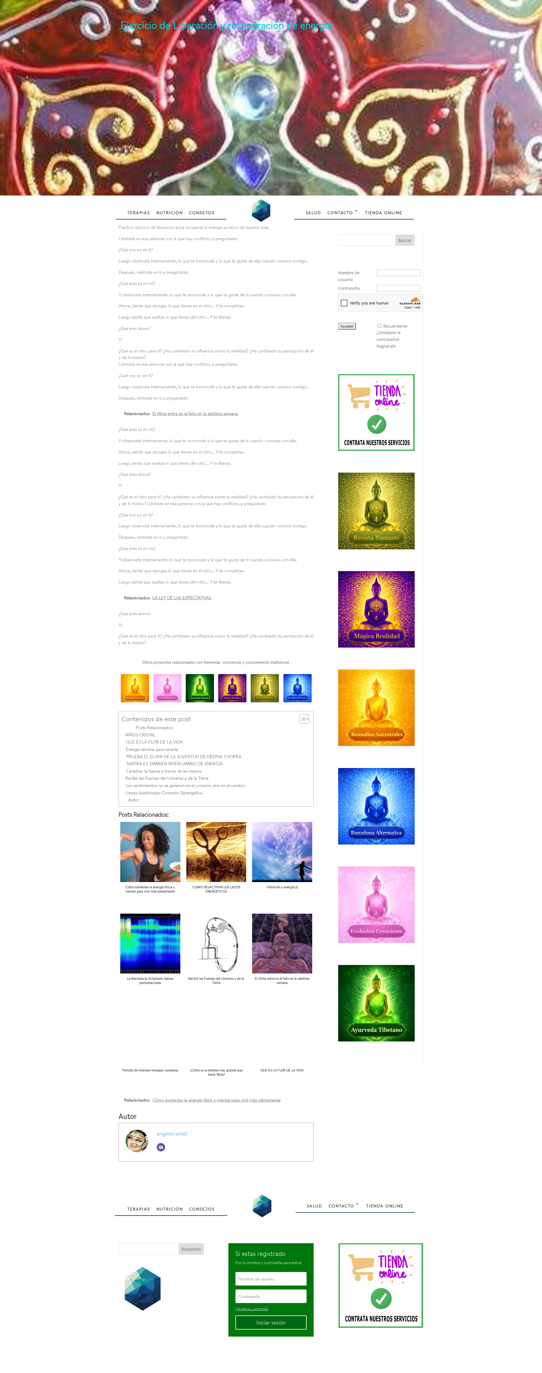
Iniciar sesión (271, 1322)
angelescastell (172, 1133)
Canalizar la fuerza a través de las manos (164, 771)
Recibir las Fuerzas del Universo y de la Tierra (167, 778)
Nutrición (169, 212)
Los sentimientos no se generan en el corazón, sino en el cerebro (186, 785)
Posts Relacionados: (154, 727)
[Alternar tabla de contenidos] (301, 719)
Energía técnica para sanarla (152, 749)
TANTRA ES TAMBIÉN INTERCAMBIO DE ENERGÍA (174, 763)
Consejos (202, 212)
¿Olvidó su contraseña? (251, 1309)
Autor (133, 799)
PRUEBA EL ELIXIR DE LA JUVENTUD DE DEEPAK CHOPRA (183, 756)
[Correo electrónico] (161, 1147)
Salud (313, 212)
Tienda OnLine (383, 212)
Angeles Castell (253, 1355)
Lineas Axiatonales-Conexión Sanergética (164, 792)
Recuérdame (395, 326)
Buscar (405, 240)
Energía (128, 10)
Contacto (340, 212)
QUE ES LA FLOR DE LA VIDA (154, 742)
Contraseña (349, 288)
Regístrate (386, 346)
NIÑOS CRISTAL (140, 735)
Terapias (138, 212)
